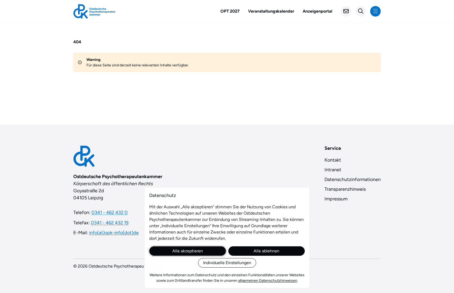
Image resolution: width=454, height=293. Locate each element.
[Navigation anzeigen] (375, 11)
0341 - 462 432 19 (109, 223)
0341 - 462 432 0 (109, 212)
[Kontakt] (346, 11)
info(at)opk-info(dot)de (114, 233)
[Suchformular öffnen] (360, 11)
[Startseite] (94, 11)
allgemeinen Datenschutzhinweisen (267, 280)
